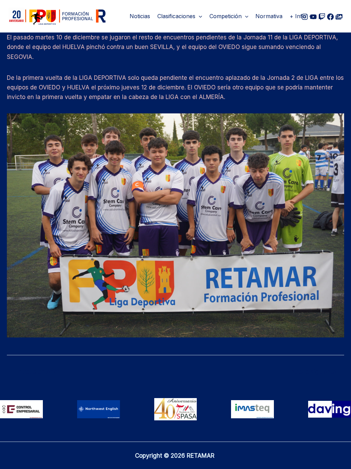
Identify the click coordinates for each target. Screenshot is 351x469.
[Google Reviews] (321, 16)
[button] (198, 16)
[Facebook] (330, 16)
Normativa (268, 16)
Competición (225, 16)
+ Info (298, 16)
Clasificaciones (176, 16)
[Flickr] (339, 16)
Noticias (140, 16)
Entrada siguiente (315, 372)
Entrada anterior (33, 372)
